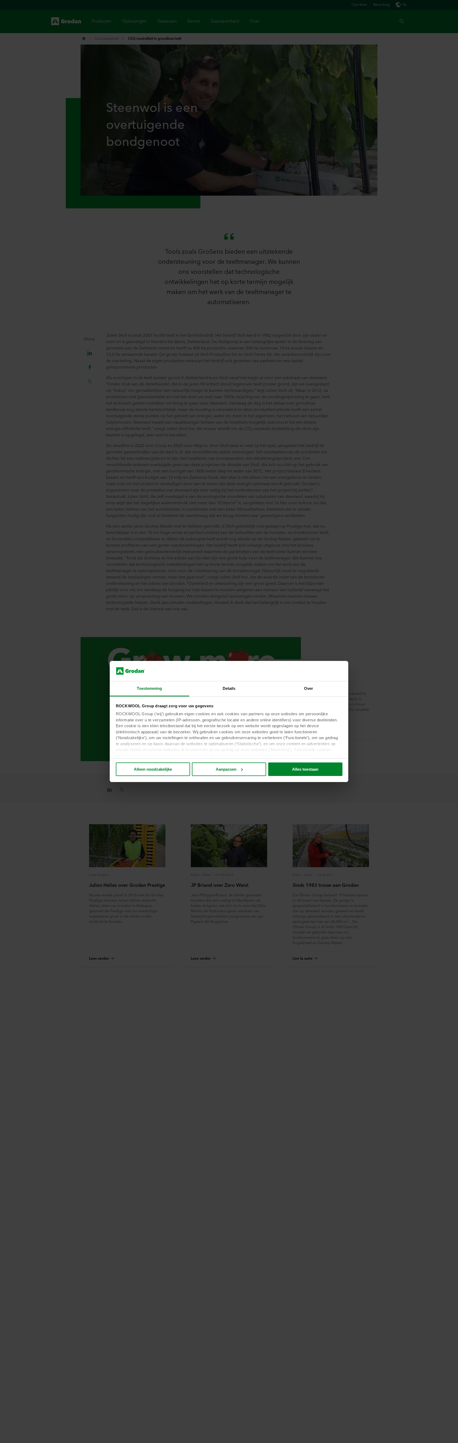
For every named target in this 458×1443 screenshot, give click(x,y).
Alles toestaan (305, 769)
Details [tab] (229, 688)
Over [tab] (308, 688)
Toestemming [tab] (149, 688)
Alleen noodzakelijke (153, 769)
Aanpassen (226, 769)
